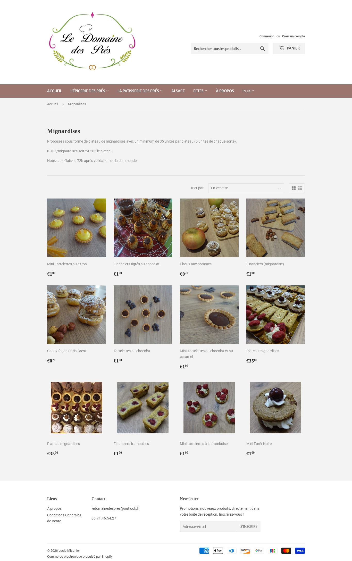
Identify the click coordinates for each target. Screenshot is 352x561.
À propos (225, 91)
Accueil (54, 91)
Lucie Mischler (69, 550)
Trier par (197, 188)
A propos (54, 508)
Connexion (266, 36)
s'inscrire (248, 527)
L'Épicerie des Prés (88, 91)
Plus (246, 91)
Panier (293, 48)
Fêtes (198, 91)
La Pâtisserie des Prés (139, 91)
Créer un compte (293, 36)
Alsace (178, 91)
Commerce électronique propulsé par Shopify (80, 556)
